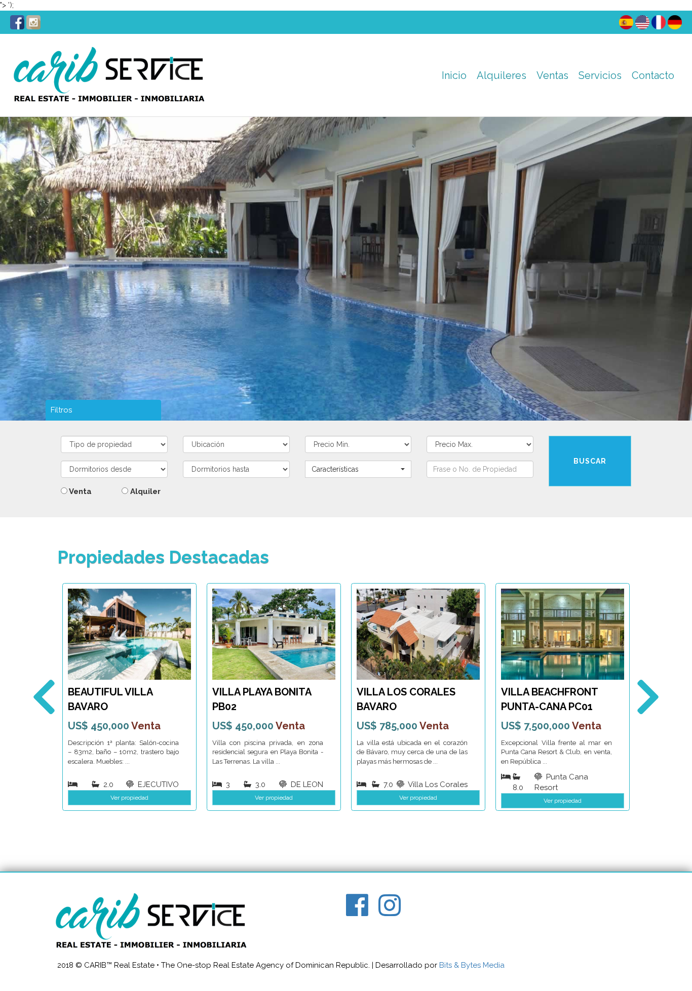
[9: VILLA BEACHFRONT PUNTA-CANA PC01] (562, 634)
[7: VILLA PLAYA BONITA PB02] (273, 634)
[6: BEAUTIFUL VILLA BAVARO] (129, 634)
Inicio (454, 75)
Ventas (552, 75)
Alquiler (144, 491)
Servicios (600, 75)
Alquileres (501, 75)
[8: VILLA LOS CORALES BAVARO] (418, 634)
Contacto (653, 75)
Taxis (592, 101)
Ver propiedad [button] (129, 797)
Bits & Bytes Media (472, 965)
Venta (79, 491)
